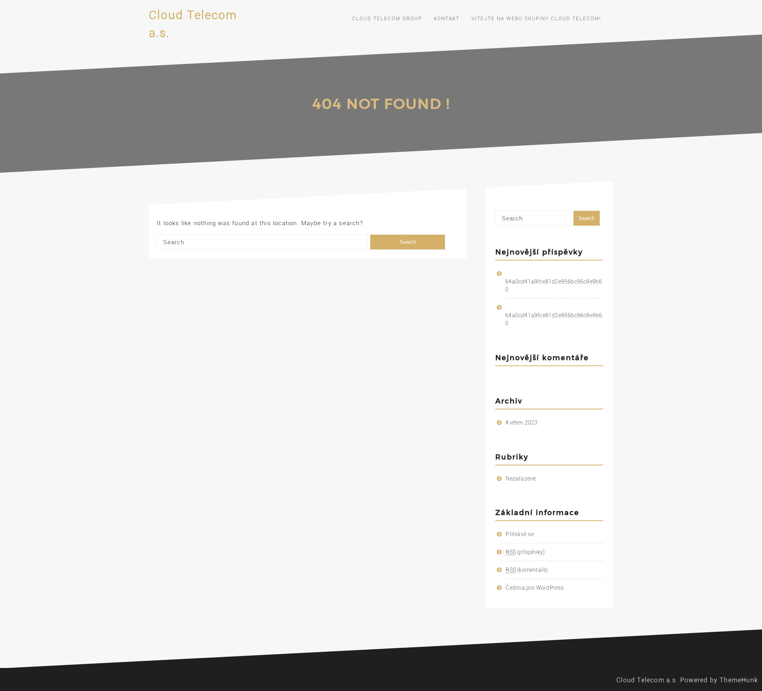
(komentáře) (527, 570)
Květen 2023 (521, 422)
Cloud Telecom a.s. (647, 680)
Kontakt (447, 18)
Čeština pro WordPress (535, 588)
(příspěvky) (525, 552)
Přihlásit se (519, 534)
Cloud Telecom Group (387, 18)
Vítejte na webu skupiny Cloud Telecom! (536, 18)
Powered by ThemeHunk (719, 680)
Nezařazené (521, 478)
